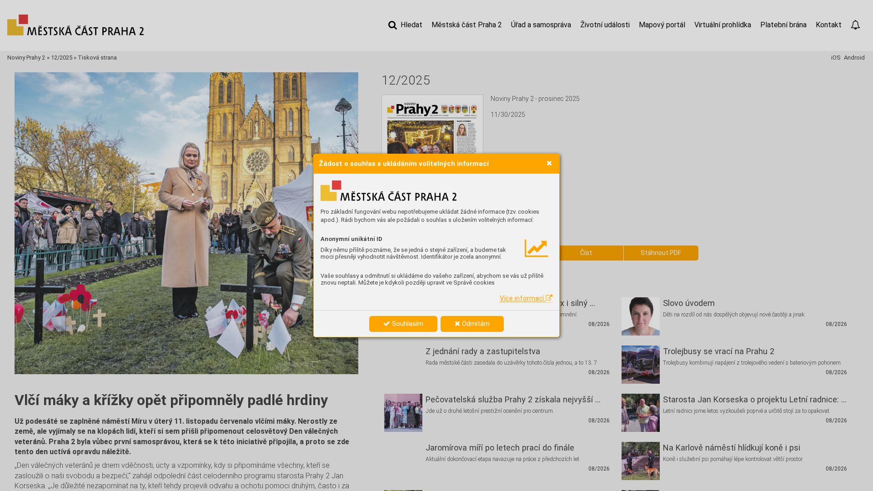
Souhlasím (406, 324)
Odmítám (475, 324)
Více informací (523, 298)
